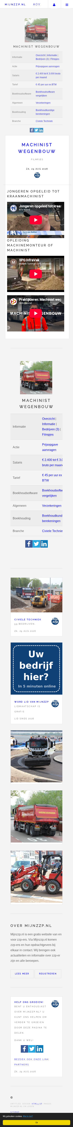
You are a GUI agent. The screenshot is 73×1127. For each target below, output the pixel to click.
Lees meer (22, 974)
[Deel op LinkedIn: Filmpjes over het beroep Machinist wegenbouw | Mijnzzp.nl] (41, 132)
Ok (36, 1122)
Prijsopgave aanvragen (48, 66)
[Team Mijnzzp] (37, 175)
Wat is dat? (28, 1116)
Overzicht (40, 55)
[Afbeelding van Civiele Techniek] (36, 596)
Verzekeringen (43, 103)
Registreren (48, 974)
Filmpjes (55, 59)
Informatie (52, 55)
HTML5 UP (37, 1104)
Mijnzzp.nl (15, 4)
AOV (37, 4)
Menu (67, 4)
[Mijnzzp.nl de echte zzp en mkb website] (36, 30)
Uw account (54, 4)
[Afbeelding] (36, 757)
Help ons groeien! (29, 1002)
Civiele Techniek (44, 121)
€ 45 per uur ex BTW (46, 84)
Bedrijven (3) (42, 59)
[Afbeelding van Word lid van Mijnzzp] (36, 669)
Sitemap (14, 1112)
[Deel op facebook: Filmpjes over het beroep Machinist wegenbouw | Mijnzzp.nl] (32, 132)
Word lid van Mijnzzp (31, 701)
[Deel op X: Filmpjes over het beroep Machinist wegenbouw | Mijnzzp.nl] (36, 132)
